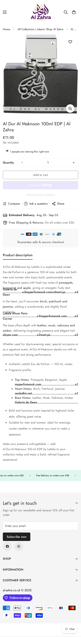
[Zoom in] (70, 108)
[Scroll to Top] (74, 617)
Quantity (8, 162)
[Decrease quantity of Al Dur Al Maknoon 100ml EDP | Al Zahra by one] (22, 162)
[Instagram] (18, 546)
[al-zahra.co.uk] (40, 12)
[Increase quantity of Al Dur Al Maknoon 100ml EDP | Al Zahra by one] (73, 162)
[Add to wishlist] (70, 42)
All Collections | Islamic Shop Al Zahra (40, 29)
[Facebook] (7, 546)
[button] (74, 12)
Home (6, 29)
